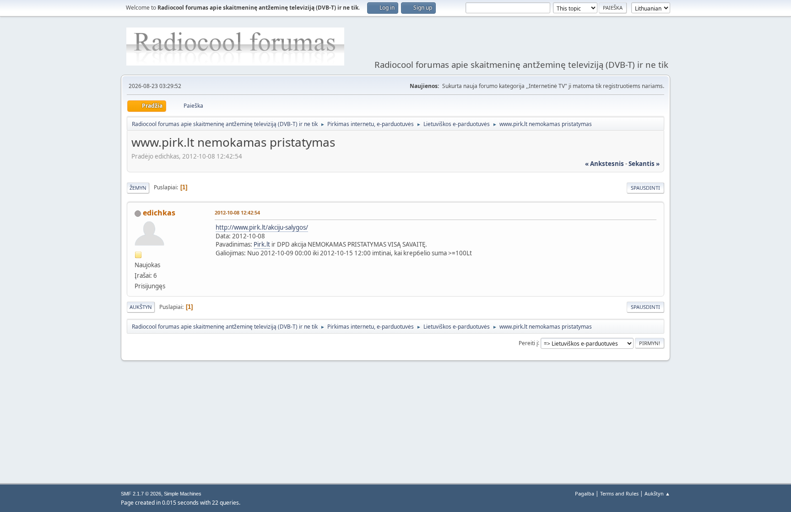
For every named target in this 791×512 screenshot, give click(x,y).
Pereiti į (528, 343)
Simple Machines (182, 493)
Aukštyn (141, 306)
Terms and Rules (619, 493)
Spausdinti (645, 187)
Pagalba (584, 493)
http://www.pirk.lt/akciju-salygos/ (262, 227)
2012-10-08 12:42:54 (237, 212)
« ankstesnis (604, 164)
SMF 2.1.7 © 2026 (141, 493)
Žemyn (138, 187)
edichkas (159, 213)
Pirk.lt (262, 244)
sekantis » (644, 164)
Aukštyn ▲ (657, 493)
